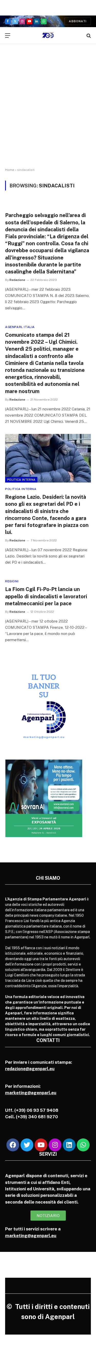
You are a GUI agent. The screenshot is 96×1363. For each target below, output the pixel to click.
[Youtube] (41, 1144)
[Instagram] (55, 1144)
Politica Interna (21, 479)
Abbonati (78, 21)
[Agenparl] (48, 35)
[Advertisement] (48, 110)
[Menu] (7, 35)
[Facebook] (12, 1144)
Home (9, 170)
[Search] (88, 35)
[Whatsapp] (83, 1144)
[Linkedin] (69, 1144)
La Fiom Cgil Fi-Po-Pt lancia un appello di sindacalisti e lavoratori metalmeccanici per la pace (46, 596)
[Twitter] (26, 1144)
